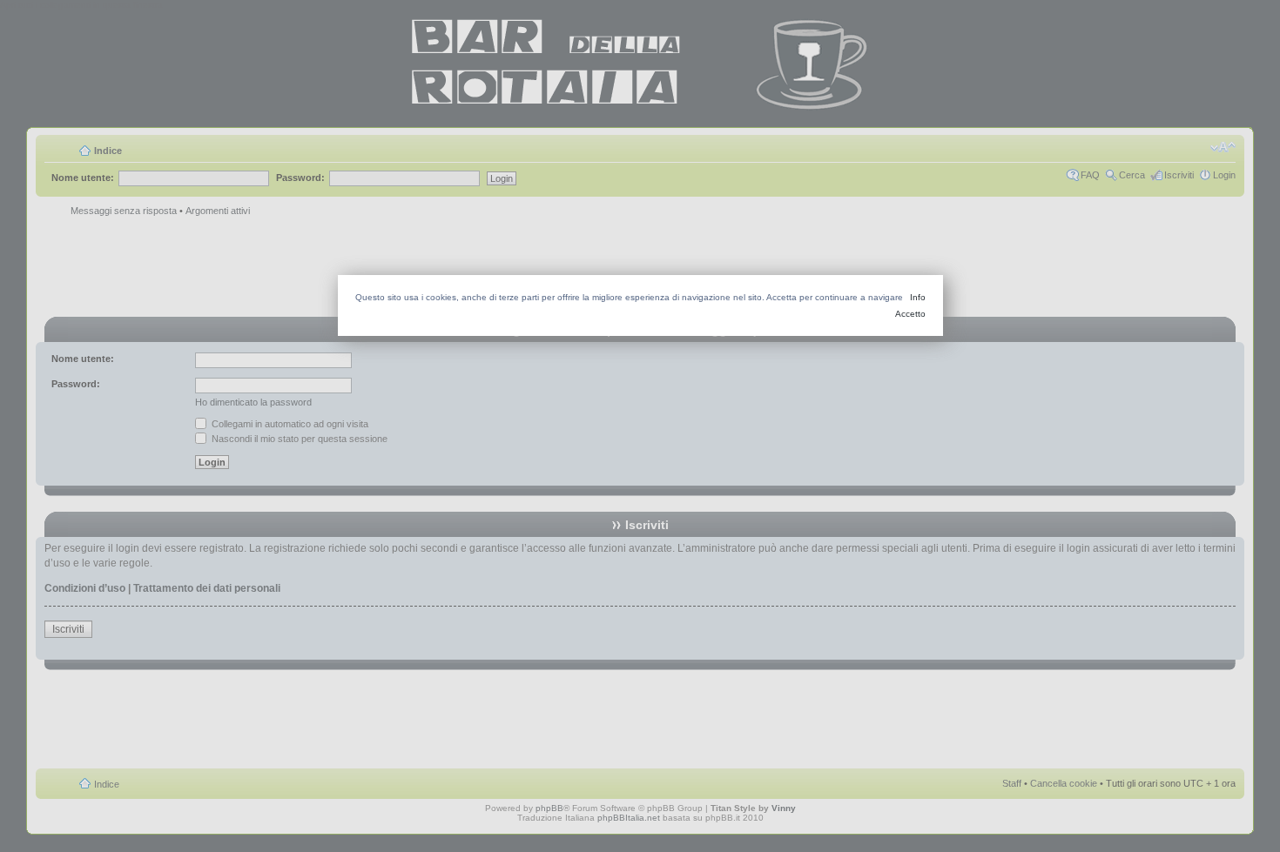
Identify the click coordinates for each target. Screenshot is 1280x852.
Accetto (910, 314)
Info (918, 297)
